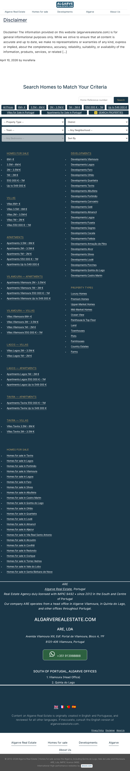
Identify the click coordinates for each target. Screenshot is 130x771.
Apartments (15, 237)
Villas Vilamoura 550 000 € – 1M (24, 332)
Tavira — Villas (17, 420)
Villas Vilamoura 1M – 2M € (21, 327)
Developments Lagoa (82, 217)
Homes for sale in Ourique (21, 555)
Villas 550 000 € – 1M (19, 224)
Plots (73, 335)
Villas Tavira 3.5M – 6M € (21, 426)
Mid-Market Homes (81, 309)
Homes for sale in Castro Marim (24, 497)
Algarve (90, 11)
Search (121, 100)
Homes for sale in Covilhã (21, 545)
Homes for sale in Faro (19, 481)
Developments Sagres (83, 227)
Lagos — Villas (17, 344)
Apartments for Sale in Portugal (64, 112)
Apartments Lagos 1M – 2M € (23, 374)
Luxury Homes (79, 293)
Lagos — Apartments (22, 368)
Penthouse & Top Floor (83, 319)
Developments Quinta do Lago (88, 270)
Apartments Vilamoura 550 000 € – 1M (28, 293)
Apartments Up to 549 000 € (23, 264)
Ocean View (77, 314)
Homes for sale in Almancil (21, 524)
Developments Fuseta (83, 222)
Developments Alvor (82, 249)
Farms (74, 351)
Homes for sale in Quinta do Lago (25, 502)
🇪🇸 (74, 707)
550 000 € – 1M (94, 107)
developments (81, 153)
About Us (115, 11)
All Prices (8, 107)
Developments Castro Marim (86, 275)
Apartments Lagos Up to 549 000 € (27, 384)
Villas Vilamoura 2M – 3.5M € (22, 321)
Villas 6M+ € (13, 203)
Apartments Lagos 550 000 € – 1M (26, 379)
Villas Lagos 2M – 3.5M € (20, 350)
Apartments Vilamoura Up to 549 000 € (29, 298)
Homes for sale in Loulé (19, 518)
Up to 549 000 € (117, 107)
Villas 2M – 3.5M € (17, 214)
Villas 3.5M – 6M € (17, 209)
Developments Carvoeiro (84, 201)
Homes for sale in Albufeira (21, 492)
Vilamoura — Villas (21, 310)
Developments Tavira (82, 185)
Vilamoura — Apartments (25, 276)
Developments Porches (83, 264)
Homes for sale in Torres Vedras (24, 561)
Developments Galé (81, 206)
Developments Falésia (83, 238)
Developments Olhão (82, 174)
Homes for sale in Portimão (21, 466)
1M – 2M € (74, 107)
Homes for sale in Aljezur (20, 529)
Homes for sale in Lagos (20, 460)
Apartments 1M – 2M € (19, 253)
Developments (65, 11)
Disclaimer (15, 20)
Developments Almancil (84, 212)
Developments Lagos (82, 164)
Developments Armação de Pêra (89, 243)
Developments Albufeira (84, 190)
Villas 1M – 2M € (15, 219)
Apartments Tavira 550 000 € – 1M (26, 402)
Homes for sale (40, 11)
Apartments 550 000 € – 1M (22, 259)
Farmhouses (77, 341)
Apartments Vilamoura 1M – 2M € (25, 287)
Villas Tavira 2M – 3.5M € (20, 431)
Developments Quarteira (84, 180)
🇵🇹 (68, 707)
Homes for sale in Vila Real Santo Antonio (29, 534)
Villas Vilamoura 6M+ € (19, 316)
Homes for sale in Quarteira (22, 513)
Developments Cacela (83, 233)
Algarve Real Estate (15, 11)
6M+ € (21, 107)
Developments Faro (81, 169)
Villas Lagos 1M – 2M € (19, 355)
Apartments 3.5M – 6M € (20, 243)
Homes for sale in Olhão (20, 508)
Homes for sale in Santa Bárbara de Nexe (29, 571)
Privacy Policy (97, 730)
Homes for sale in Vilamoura (22, 471)
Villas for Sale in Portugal (20, 112)
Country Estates (80, 346)
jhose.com (87, 765)
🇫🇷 (62, 707)
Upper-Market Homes (83, 304)
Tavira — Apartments (21, 396)
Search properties (111, 112)
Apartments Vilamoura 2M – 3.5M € (26, 282)
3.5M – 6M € (38, 107)
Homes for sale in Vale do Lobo (24, 566)
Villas (11, 197)
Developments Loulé (82, 259)
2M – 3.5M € (57, 107)
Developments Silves (82, 254)
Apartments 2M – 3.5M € (20, 248)
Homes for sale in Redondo (21, 550)
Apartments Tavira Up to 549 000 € (27, 408)
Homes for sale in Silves (20, 487)
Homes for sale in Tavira (20, 455)
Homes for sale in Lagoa (20, 476)
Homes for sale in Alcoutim (21, 540)
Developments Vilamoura (84, 159)
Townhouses (78, 330)
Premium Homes (80, 298)
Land (74, 325)
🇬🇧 (56, 707)
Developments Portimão (84, 196)
